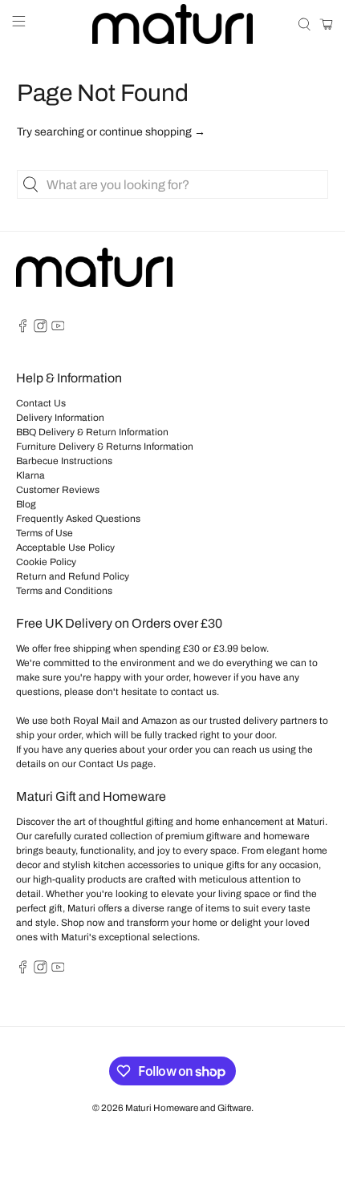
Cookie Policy (46, 562)
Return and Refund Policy (72, 576)
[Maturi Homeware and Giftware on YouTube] (58, 329)
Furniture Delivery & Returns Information (104, 446)
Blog (26, 504)
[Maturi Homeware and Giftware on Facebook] (23, 329)
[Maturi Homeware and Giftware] (173, 24)
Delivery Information (60, 417)
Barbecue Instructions (64, 461)
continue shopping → (152, 132)
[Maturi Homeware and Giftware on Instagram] (40, 329)
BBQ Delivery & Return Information (92, 432)
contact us (194, 691)
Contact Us (41, 403)
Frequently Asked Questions (78, 518)
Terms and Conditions (64, 590)
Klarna (30, 475)
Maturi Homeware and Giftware (188, 1108)
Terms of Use (44, 533)
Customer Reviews (57, 489)
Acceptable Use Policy (65, 547)
